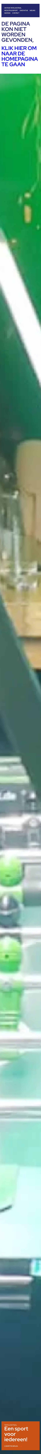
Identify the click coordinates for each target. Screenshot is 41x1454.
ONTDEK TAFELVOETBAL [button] (13, 8)
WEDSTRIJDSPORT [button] (11, 10)
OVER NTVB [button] (24, 10)
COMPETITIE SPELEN (11, 1446)
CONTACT (15, 13)
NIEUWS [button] (32, 10)
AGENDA (7, 13)
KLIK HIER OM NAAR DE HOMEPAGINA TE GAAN (19, 56)
